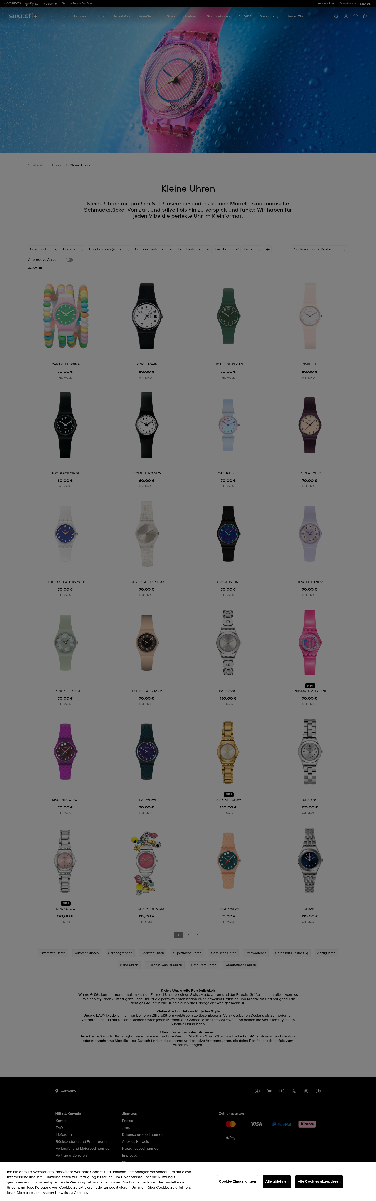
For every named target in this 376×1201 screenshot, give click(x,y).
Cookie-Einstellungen (237, 1181)
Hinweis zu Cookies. (71, 1192)
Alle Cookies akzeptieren (319, 1181)
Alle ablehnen (277, 1181)
